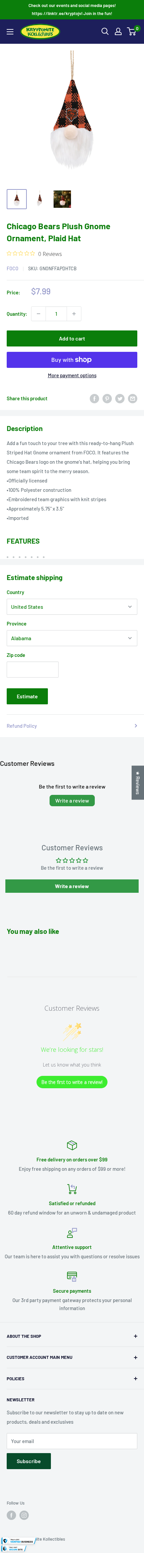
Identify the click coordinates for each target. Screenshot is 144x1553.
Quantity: (17, 314)
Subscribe (29, 1461)
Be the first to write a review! (72, 1082)
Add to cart (72, 338)
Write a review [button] (72, 886)
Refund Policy (22, 726)
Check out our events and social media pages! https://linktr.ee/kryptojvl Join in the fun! (72, 9)
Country (15, 592)
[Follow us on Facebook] (11, 1515)
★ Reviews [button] (138, 783)
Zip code (16, 655)
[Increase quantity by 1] (74, 314)
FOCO (12, 268)
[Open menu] (10, 31)
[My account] (118, 31)
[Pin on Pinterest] (107, 398)
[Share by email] (132, 398)
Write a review (72, 800)
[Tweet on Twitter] (120, 398)
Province (16, 623)
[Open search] (105, 31)
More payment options (72, 375)
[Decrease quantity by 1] (38, 314)
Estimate (27, 696)
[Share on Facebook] (94, 398)
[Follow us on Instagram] (24, 1515)
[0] (132, 31)
